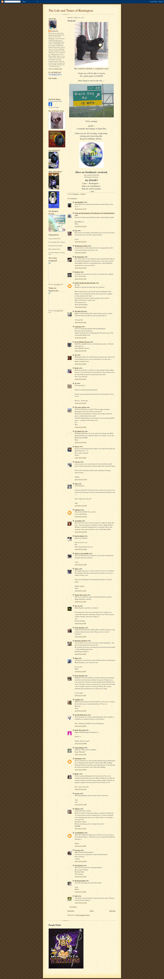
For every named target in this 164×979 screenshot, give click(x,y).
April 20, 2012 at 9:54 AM (80, 442)
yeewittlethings (79, 832)
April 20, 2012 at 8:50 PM (80, 726)
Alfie (76, 896)
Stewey (77, 446)
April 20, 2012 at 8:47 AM (80, 350)
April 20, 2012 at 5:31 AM (80, 209)
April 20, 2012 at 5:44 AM (80, 226)
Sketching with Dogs (81, 641)
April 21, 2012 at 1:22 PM (80, 828)
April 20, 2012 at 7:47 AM (80, 279)
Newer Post (70, 911)
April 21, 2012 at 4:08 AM (80, 769)
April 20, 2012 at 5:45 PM (80, 710)
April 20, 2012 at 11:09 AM (81, 549)
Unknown (78, 510)
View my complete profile (55, 68)
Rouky (77, 774)
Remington (54, 31)
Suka (76, 484)
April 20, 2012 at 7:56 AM (80, 307)
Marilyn (77, 272)
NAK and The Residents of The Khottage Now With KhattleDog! (95, 213)
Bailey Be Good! (80, 730)
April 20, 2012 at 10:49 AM (81, 516)
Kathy (77, 368)
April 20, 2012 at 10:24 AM (81, 505)
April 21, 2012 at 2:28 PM (80, 846)
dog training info (58, 310)
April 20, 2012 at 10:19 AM (81, 479)
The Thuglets (79, 865)
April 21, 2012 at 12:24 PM (81, 804)
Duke (76, 658)
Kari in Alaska (79, 536)
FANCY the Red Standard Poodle (85, 283)
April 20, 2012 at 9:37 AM (80, 403)
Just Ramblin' (79, 202)
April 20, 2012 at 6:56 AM (80, 252)
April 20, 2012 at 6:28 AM (80, 241)
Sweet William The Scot (82, 342)
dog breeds (57, 284)
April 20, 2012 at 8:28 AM (80, 337)
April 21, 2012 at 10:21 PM (81, 861)
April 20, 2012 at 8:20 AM (80, 322)
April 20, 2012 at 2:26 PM (80, 623)
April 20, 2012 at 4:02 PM (80, 654)
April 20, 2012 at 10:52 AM (81, 532)
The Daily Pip (79, 311)
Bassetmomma (79, 257)
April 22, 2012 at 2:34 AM (80, 876)
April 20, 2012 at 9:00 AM (80, 364)
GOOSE (77, 699)
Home (91, 911)
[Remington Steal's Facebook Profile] (50, 105)
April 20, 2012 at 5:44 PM (80, 695)
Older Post (112, 911)
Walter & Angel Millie (82, 553)
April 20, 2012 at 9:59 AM (80, 457)
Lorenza (77, 850)
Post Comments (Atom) (83, 915)
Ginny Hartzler (79, 627)
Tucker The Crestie (81, 595)
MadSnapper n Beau (81, 246)
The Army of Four (80, 407)
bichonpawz (78, 758)
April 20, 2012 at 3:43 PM (80, 636)
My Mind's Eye (79, 431)
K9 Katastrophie (80, 881)
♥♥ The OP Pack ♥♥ (81, 715)
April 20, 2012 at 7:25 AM (80, 268)
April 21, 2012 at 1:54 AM (80, 754)
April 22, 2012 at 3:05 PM (80, 891)
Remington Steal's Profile (55, 101)
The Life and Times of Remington (71, 10)
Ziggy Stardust (79, 675)
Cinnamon (78, 326)
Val (76, 355)
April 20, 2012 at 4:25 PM (80, 671)
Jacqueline (78, 521)
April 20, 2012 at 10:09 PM (81, 743)
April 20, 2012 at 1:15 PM (80, 590)
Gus (76, 230)
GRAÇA (77, 809)
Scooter (77, 793)
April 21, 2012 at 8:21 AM (80, 789)
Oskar (77, 569)
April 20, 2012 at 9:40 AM (80, 427)
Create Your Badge (54, 107)
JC (76, 383)
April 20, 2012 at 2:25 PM (80, 601)
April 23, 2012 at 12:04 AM (81, 902)
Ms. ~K (77, 606)
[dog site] (58, 283)
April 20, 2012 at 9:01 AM (80, 379)
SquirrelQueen (79, 748)
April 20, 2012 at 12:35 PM (81, 564)
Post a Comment (73, 907)
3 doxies (77, 462)
